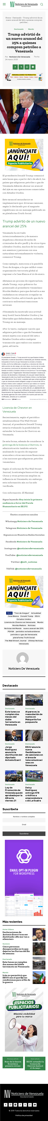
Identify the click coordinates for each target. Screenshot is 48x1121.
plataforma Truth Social (24, 638)
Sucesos (6, 944)
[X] (21, 67)
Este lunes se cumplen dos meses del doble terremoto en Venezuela (12, 718)
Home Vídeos (8, 929)
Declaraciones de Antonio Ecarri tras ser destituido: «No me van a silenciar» (16, 935)
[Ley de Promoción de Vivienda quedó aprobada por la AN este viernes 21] (14, 776)
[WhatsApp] (27, 67)
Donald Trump (26, 616)
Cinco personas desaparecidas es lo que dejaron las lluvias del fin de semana (16, 950)
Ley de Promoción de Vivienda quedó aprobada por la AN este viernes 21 (14, 794)
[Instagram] (10, 1105)
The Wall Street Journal (15, 641)
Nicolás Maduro (19, 625)
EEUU (37, 616)
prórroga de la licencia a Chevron (21, 444)
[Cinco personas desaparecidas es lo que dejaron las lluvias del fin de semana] (39, 948)
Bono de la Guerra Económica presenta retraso (13, 1064)
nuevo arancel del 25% (33, 628)
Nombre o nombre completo (24, 817)
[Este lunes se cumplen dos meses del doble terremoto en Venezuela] (14, 700)
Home (8, 18)
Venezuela (24, 644)
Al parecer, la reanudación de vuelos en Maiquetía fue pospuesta (33, 717)
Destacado (17, 18)
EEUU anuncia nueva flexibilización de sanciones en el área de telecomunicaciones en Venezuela (34, 756)
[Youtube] (35, 1105)
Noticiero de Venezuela (19, 57)
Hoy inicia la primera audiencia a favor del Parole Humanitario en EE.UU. (22, 503)
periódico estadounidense (28, 631)
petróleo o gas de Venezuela (24, 634)
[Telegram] (32, 67)
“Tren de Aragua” (21, 613)
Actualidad (36, 613)
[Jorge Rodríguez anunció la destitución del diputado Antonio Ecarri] (14, 735)
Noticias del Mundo (13, 628)
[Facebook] (15, 67)
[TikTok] (20, 1105)
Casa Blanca (13, 616)
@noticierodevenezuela (30, 548)
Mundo (31, 29)
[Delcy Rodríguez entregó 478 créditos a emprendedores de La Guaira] (34, 776)
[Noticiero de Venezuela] (24, 658)
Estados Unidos (24, 619)
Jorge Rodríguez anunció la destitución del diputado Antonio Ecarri (13, 753)
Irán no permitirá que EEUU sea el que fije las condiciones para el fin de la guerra (16, 979)
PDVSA (11, 631)
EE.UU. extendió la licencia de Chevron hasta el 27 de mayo (35, 1065)
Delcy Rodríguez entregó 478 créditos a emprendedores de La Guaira (33, 794)
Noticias (31, 625)
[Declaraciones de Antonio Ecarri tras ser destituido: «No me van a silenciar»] (39, 934)
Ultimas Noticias (35, 641)
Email (24, 825)
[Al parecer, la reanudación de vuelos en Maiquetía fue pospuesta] (34, 700)
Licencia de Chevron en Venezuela (19, 622)
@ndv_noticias (28, 561)
